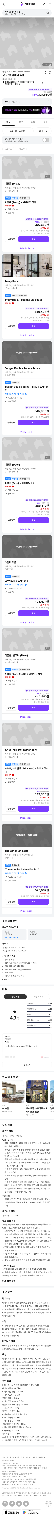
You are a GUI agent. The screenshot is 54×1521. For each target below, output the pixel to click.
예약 (33, 239)
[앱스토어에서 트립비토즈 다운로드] (11, 1512)
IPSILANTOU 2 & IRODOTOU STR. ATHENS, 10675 (19, 83)
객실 (8, 122)
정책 (45, 122)
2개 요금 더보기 (26, 529)
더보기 (4, 979)
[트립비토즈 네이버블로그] (26, 1504)
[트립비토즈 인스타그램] (5, 1504)
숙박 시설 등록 (14, 1457)
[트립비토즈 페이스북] (12, 1504)
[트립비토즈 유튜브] (19, 1504)
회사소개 (5, 1457)
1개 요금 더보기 (26, 335)
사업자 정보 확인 (31, 1479)
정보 (21, 122)
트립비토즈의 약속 (8, 1460)
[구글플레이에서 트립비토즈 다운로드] (31, 1512)
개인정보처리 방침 (39, 1457)
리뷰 (33, 122)
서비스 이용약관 (26, 1457)
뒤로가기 (4, 4)
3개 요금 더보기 (26, 248)
